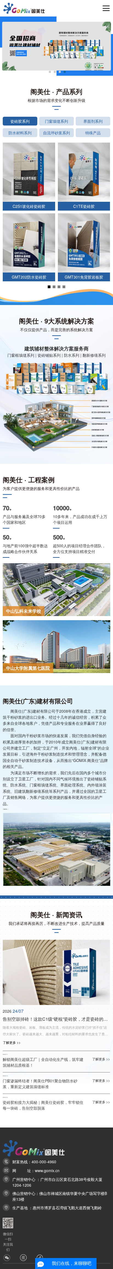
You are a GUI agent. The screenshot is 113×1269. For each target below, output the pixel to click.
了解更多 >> (6, 809)
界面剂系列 (93, 121)
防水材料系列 (20, 132)
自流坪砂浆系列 (56, 132)
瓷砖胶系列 (20, 121)
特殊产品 (93, 132)
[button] (50, 72)
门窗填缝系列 (56, 121)
